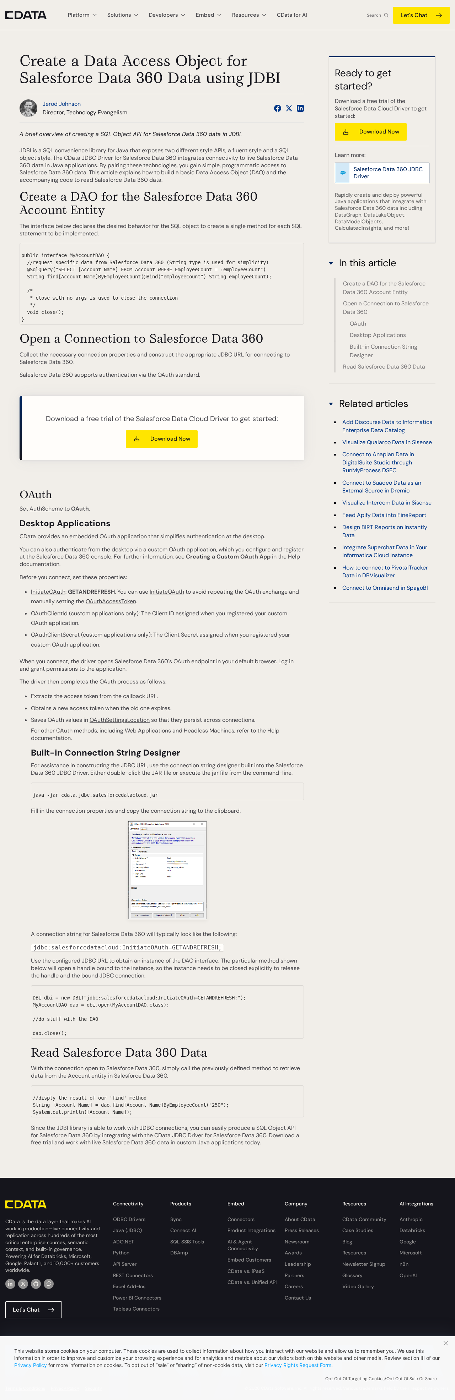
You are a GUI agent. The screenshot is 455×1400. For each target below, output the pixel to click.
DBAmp (179, 1252)
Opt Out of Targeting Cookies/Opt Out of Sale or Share (381, 1379)
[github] (36, 1284)
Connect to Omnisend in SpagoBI (385, 588)
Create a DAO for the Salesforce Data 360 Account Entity (384, 288)
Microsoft (411, 1252)
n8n (404, 1264)
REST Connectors (133, 1275)
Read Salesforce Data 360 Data (384, 366)
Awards (293, 1252)
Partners (294, 1275)
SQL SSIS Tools (187, 1241)
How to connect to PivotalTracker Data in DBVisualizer (385, 571)
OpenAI (408, 1275)
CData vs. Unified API (252, 1282)
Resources (354, 1252)
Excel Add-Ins (129, 1286)
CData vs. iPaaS (246, 1271)
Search (374, 15)
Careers (294, 1286)
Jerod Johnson (62, 104)
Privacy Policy (30, 1365)
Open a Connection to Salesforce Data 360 (386, 308)
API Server (124, 1264)
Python (121, 1252)
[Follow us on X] (289, 108)
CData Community (364, 1219)
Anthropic (411, 1219)
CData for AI (292, 14)
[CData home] (31, 15)
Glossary (352, 1275)
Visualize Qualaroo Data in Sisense (387, 442)
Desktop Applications (378, 335)
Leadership (298, 1264)
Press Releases (302, 1230)
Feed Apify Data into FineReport (384, 515)
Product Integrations (251, 1230)
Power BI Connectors (137, 1298)
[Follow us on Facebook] (277, 108)
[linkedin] (10, 1284)
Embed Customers (249, 1260)
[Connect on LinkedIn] (300, 108)
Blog (347, 1241)
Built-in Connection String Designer (383, 351)
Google (408, 1241)
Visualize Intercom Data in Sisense (387, 503)
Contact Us (298, 1298)
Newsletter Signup (363, 1264)
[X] (23, 1284)
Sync (176, 1219)
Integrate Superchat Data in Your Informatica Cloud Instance (384, 551)
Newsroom (297, 1241)
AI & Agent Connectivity (243, 1245)
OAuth (358, 323)
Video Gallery (358, 1286)
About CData (300, 1219)
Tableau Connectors (136, 1309)
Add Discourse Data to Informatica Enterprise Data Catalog (387, 426)
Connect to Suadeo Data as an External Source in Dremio (381, 486)
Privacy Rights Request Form (297, 1365)
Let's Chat (414, 15)
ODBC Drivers (129, 1219)
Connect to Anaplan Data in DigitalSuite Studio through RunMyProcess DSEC (378, 462)
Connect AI (183, 1230)
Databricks (412, 1230)
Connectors (241, 1219)
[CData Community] (49, 1284)
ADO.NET (123, 1241)
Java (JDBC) (127, 1230)
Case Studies (357, 1230)
